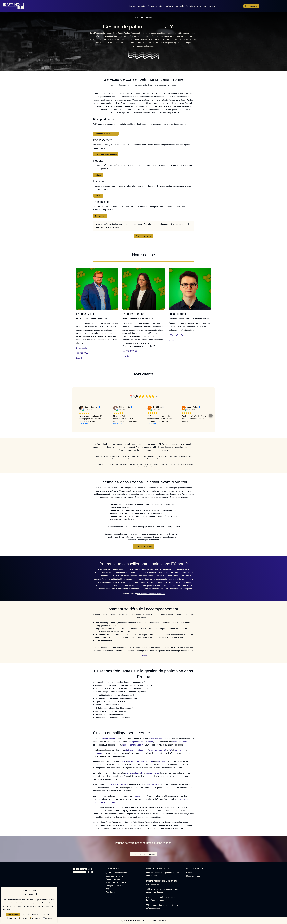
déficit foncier (162, 761)
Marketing (48, 918)
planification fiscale (132, 773)
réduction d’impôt (152, 773)
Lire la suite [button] (83, 424)
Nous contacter (251, 6)
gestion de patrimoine (108, 738)
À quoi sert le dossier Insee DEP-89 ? (110, 702)
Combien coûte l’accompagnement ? (109, 714)
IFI (142, 773)
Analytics (24, 918)
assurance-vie (99, 753)
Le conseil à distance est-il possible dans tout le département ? (120, 682)
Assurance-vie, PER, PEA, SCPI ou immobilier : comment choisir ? (121, 689)
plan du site (102, 802)
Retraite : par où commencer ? (107, 705)
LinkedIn (79, 358)
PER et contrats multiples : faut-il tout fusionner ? (114, 708)
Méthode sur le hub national (106, 134)
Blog (107, 889)
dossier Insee (140, 796)
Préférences (36, 918)
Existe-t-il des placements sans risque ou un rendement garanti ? (120, 692)
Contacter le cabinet (143, 546)
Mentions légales (193, 876)
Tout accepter (13, 914)
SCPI (123, 761)
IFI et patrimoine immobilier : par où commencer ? (114, 695)
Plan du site (110, 892)
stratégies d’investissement (136, 750)
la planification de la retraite (142, 742)
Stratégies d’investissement (196, 6)
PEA (170, 750)
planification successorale (117, 784)
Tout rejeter (46, 914)
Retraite (98, 175)
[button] (76, 415)
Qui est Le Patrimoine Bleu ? (116, 873)
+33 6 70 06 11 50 (129, 351)
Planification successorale (174, 6)
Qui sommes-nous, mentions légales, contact (112, 718)
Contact (143, 656)
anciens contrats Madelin (133, 745)
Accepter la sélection (30, 914)
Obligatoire (12, 918)
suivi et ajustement (185, 799)
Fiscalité (98, 196)
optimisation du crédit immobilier (140, 761)
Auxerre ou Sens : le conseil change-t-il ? (111, 711)
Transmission (100, 216)
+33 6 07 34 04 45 (176, 335)
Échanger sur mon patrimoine (143, 854)
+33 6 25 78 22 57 (83, 353)
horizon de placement (157, 750)
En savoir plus (82, 348)
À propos (212, 6)
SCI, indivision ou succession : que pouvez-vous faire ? (117, 698)
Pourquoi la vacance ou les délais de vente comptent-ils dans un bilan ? (123, 685)
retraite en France (180, 742)
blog (95, 802)
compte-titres (180, 750)
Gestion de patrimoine (137, 6)
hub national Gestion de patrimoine (151, 594)
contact (112, 802)
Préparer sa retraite (155, 6)
